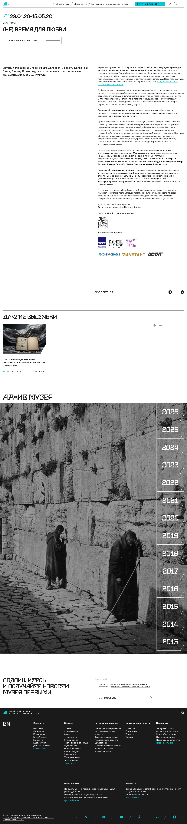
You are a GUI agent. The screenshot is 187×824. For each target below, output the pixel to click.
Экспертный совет (104, 748)
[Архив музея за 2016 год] (170, 589)
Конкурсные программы (107, 737)
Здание (67, 728)
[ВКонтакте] (157, 817)
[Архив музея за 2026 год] (170, 412)
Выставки (38, 728)
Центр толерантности (117, 4)
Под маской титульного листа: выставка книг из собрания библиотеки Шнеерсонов (24, 362)
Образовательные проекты (108, 745)
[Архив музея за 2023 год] (170, 465)
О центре (130, 728)
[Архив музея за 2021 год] (170, 500)
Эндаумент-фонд (165, 728)
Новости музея (72, 751)
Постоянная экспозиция (76, 742)
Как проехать (132, 797)
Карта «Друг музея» (166, 734)
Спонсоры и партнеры (167, 731)
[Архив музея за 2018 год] (170, 553)
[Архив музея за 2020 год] (170, 518)
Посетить (69, 763)
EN (170, 4)
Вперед (160, 325)
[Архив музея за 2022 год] (170, 482)
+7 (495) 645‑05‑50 (136, 791)
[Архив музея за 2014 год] (170, 624)
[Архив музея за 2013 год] (170, 642)
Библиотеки (101, 742)
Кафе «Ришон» (71, 760)
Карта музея (39, 742)
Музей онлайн (62, 4)
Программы (39, 734)
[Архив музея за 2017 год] (170, 571)
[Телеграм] (170, 292)
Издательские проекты (106, 740)
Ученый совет (71, 740)
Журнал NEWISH (103, 751)
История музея (72, 731)
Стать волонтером (166, 737)
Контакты (38, 740)
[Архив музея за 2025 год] (170, 429)
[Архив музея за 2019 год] (170, 536)
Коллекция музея (72, 748)
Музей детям (80, 4)
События (130, 737)
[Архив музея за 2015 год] (170, 606)
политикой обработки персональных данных (130, 687)
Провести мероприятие (168, 740)
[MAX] (174, 817)
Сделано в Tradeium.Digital (13, 819)
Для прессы (70, 754)
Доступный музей (42, 745)
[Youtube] (121, 817)
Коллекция (96, 4)
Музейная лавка (72, 757)
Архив (67, 734)
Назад (154, 325)
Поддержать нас (164, 742)
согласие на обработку (113, 684)
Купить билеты (147, 4)
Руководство (70, 737)
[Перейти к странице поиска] (175, 3)
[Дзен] (103, 817)
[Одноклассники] (182, 292)
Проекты (130, 734)
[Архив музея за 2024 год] (170, 447)
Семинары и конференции (108, 728)
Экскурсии (38, 731)
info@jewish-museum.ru (138, 794)
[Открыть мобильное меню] (181, 4)
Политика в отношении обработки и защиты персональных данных (28, 817)
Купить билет (40, 748)
